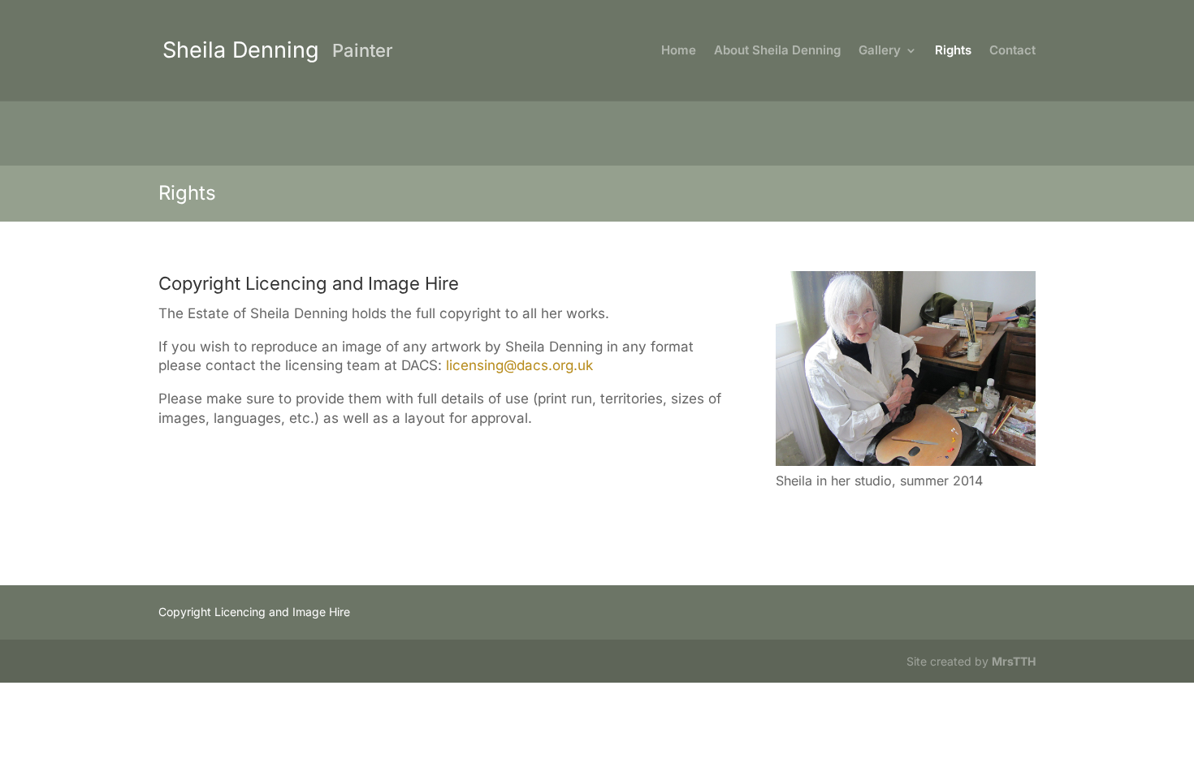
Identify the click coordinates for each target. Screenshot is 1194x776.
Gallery (880, 51)
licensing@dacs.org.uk (519, 365)
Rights (953, 51)
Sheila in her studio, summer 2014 (879, 480)
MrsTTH (1014, 661)
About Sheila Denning (777, 51)
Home (678, 51)
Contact (1012, 51)
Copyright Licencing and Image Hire (254, 612)
